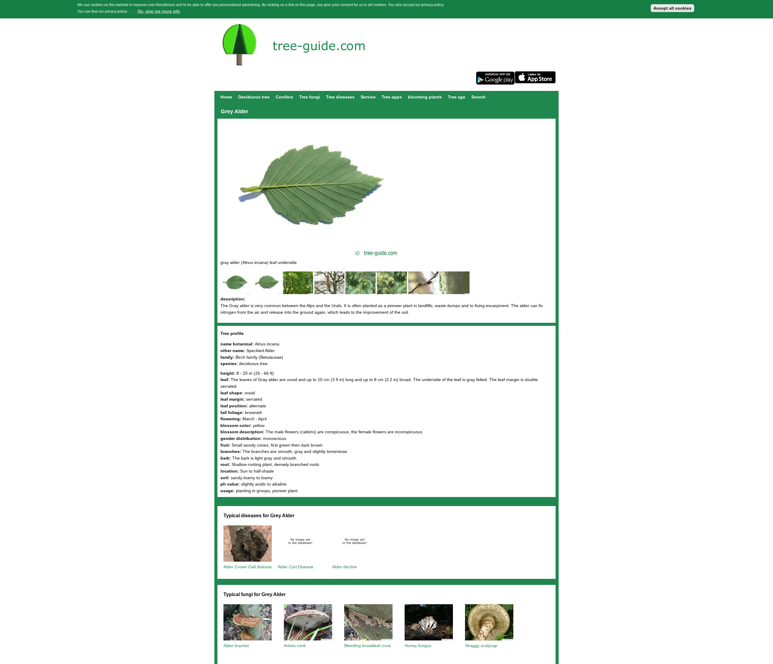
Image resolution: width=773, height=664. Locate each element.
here (132, 11)
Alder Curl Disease (295, 566)
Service (368, 97)
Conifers (284, 97)
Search (478, 97)
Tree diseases (340, 97)
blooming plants (425, 97)
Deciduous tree (254, 97)
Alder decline (344, 566)
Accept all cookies (672, 8)
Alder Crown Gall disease (247, 566)
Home (226, 97)
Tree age (456, 97)
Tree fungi (309, 97)
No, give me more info (159, 11)
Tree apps (392, 97)
